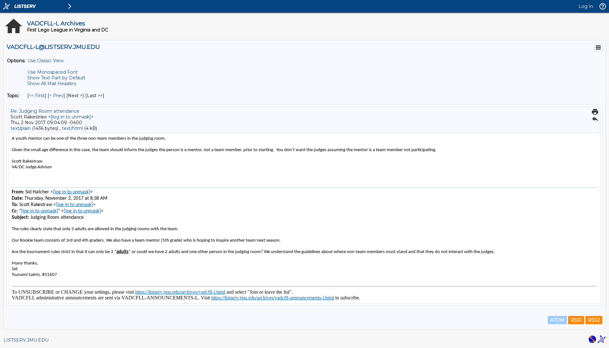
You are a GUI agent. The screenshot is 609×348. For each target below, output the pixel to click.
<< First (37, 95)
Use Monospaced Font (52, 72)
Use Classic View (45, 61)
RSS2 (594, 320)
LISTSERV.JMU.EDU (26, 340)
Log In (586, 6)
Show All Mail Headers (51, 83)
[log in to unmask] (71, 117)
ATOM (557, 320)
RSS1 (576, 320)
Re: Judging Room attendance (44, 111)
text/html (72, 128)
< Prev (56, 95)
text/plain (20, 128)
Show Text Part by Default (56, 78)
